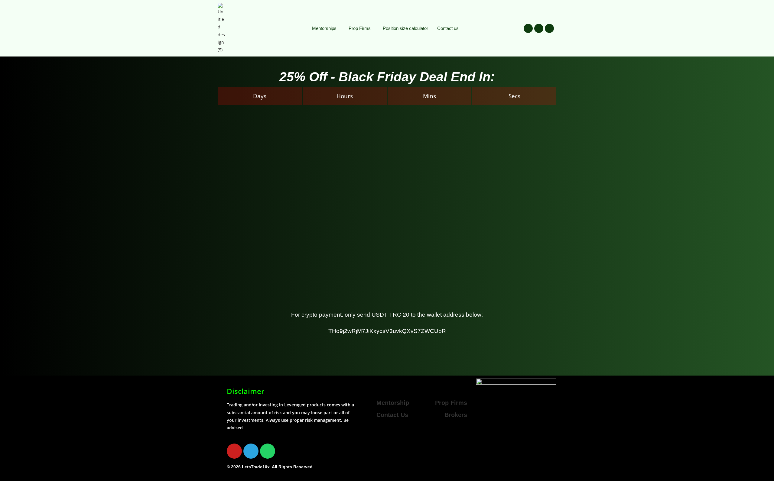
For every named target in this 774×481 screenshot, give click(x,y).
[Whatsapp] (549, 28)
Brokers (455, 415)
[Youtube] (528, 28)
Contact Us (392, 415)
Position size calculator (405, 28)
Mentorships (324, 28)
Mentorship (392, 402)
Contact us (448, 28)
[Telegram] (538, 28)
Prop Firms (360, 28)
